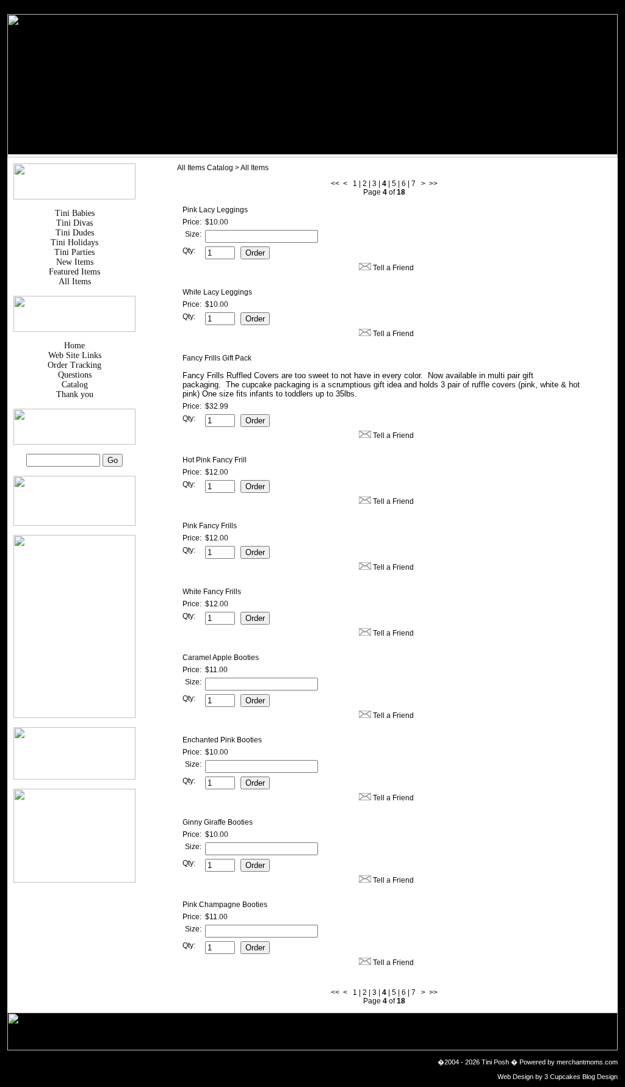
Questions (75, 374)
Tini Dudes (75, 232)
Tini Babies (75, 213)
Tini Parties (74, 252)
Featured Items (74, 271)
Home (74, 345)
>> (433, 183)
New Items (74, 262)
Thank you (74, 394)
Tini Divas (74, 223)
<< (335, 183)
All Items (75, 281)
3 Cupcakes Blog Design (580, 1076)
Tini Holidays (74, 242)
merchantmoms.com (587, 1062)
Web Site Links (74, 355)
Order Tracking (74, 365)
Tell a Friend (393, 268)
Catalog (75, 384)
